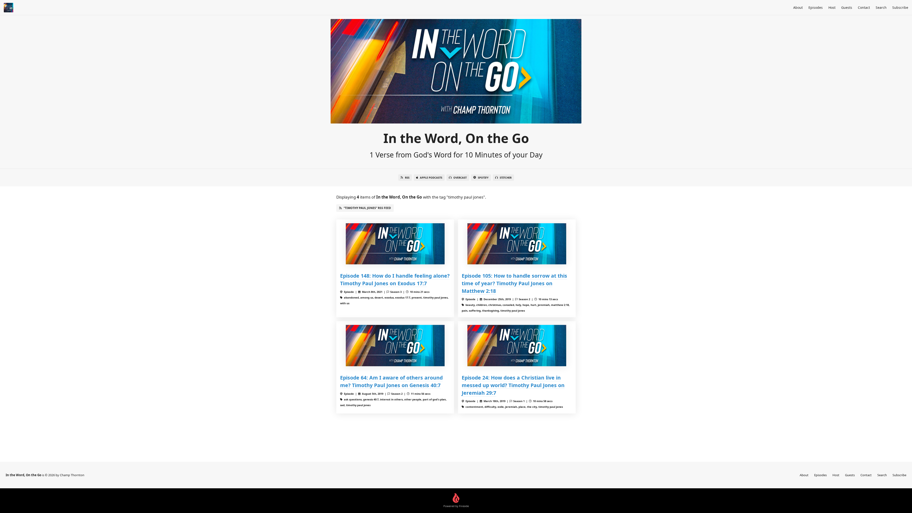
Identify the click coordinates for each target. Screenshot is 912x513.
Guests (846, 7)
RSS (407, 177)
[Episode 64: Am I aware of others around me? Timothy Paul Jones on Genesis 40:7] (395, 345)
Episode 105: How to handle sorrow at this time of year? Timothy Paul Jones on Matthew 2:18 (514, 283)
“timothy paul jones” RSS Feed (367, 208)
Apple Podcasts (431, 177)
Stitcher (506, 177)
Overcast (460, 177)
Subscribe (900, 7)
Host (832, 7)
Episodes (815, 7)
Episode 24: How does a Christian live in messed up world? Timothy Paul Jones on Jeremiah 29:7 (513, 385)
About (798, 7)
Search (881, 7)
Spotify (483, 177)
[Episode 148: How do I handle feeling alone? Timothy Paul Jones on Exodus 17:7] (395, 243)
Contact (864, 7)
